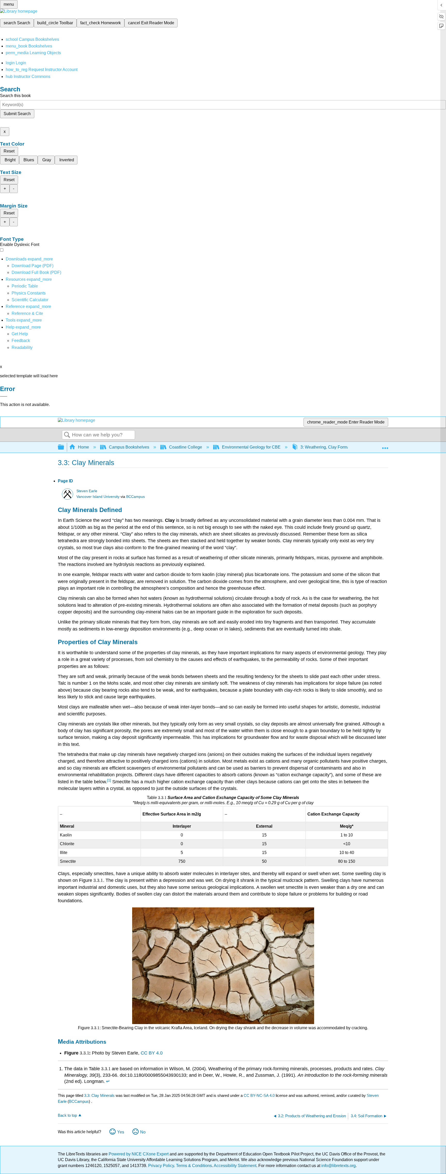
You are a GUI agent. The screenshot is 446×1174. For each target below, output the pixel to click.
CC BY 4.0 (152, 1053)
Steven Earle (86, 491)
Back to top (67, 1115)
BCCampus (135, 497)
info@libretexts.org (338, 1165)
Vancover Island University (98, 497)
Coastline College (185, 447)
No (143, 1132)
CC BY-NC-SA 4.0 (259, 1095)
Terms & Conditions (194, 1165)
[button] (21, 340)
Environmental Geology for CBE (251, 447)
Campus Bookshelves (129, 447)
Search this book (15, 95)
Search (67, 435)
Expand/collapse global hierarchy (64, 447)
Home (83, 447)
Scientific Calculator (30, 300)
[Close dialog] (3, 396)
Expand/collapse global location (385, 446)
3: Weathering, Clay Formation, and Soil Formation (346, 447)
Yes (120, 1132)
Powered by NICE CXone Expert (139, 1154)
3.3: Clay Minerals (99, 1095)
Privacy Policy (161, 1165)
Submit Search (17, 113)
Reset (9, 151)
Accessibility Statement (235, 1165)
